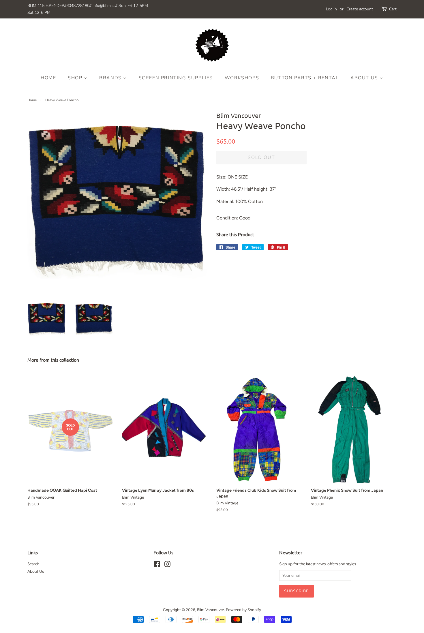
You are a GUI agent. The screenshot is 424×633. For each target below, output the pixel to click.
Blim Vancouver (210, 609)
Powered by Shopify (243, 609)
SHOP (76, 78)
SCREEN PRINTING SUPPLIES (176, 78)
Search (33, 563)
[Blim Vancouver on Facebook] (156, 565)
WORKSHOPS (242, 78)
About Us (365, 78)
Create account (359, 9)
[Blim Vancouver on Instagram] (167, 565)
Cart (393, 9)
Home (48, 78)
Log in (331, 9)
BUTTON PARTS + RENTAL (305, 78)
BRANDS (111, 78)
